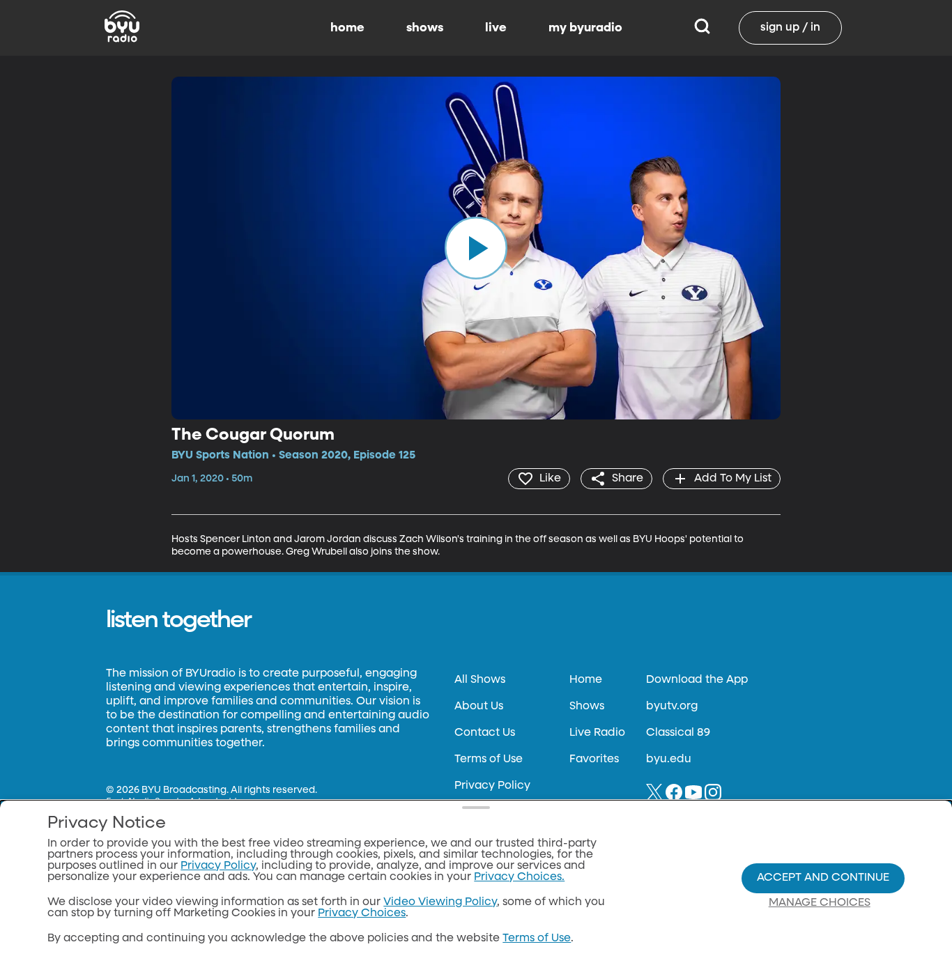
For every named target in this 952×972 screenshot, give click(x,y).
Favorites (594, 759)
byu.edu (668, 759)
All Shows (479, 680)
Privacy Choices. (519, 877)
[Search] (702, 28)
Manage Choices (819, 903)
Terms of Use (488, 759)
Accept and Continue (823, 878)
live (496, 28)
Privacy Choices (362, 913)
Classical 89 (678, 733)
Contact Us (484, 733)
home (347, 28)
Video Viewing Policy (440, 902)
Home (585, 680)
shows (424, 28)
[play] (476, 248)
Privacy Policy (492, 786)
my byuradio (585, 28)
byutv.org (672, 706)
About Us (478, 706)
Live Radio (597, 733)
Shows (586, 706)
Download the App (697, 680)
